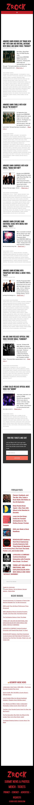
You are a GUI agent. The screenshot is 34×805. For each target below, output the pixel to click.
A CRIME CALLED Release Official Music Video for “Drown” (16, 387)
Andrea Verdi (16, 417)
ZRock (17, 7)
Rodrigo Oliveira (7, 93)
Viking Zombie (20, 94)
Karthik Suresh (22, 370)
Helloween (6, 83)
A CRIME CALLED (21, 415)
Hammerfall (6, 144)
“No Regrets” (22, 74)
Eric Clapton (16, 368)
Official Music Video (11, 423)
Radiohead (9, 375)
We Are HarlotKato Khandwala (11, 328)
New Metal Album (17, 86)
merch (12, 787)
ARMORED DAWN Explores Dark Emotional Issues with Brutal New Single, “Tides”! (15, 224)
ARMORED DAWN (21, 77)
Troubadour (12, 376)
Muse (4, 86)
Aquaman (13, 77)
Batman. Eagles (21, 303)
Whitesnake (6, 157)
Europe (28, 141)
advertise (25, 792)
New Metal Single (14, 205)
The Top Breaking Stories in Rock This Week (14, 617)
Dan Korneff (11, 418)
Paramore (27, 423)
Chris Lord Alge (19, 80)
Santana (10, 323)
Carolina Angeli (7, 306)
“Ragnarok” (6, 136)
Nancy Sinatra (26, 372)
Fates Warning (14, 143)
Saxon (19, 152)
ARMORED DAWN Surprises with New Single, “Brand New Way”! (15, 166)
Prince (10, 320)
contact (15, 792)
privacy (6, 792)
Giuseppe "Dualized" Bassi (9, 420)
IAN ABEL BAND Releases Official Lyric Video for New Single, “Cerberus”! (16, 337)
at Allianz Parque (7, 138)
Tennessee (6, 376)
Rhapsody (25, 150)
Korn (7, 315)
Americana (6, 368)
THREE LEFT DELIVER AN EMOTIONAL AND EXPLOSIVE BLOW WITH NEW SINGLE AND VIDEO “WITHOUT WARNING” (15, 623)
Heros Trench (13, 83)
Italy (4, 421)
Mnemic (8, 421)
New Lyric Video (13, 373)
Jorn (19, 83)
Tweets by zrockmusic (9, 587)
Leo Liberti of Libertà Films (10, 85)
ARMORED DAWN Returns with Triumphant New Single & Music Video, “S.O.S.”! (16, 273)
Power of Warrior (8, 150)
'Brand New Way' (18, 252)
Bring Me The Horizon (21, 197)
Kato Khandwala (25, 83)
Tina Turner (12, 326)
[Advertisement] (17, 28)
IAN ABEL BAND (8, 370)
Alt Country (22, 367)
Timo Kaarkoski (7, 155)
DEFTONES (17, 418)
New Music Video (25, 88)
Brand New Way (18, 79)
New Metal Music (26, 86)
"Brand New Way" (22, 194)
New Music (18, 88)
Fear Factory (24, 418)
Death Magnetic (10, 308)
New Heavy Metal (7, 147)
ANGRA (9, 77)
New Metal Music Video (9, 88)
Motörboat (24, 315)
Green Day (27, 82)
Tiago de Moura (23, 93)
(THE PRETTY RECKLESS (12, 75)
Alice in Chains (16, 301)
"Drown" (12, 415)
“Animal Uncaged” (14, 135)
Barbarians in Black (8, 79)
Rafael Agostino (12, 91)
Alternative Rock (7, 417)
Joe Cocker (20, 314)
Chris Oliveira (19, 199)
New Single (6, 90)
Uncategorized (14, 192)
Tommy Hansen (13, 94)
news (29, 317)
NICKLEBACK (12, 90)
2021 (17, 367)
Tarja (29, 152)
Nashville (5, 373)
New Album (9, 86)
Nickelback (13, 149)
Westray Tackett (7, 378)
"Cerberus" (13, 367)
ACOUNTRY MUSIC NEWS (17, 682)
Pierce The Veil (7, 424)
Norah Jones (12, 318)
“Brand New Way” (14, 74)
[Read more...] (19, 68)
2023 (25, 75)
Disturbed (26, 308)
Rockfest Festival (22, 91)
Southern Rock (16, 375)
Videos (11, 72)
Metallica (26, 85)
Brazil (13, 197)
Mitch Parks (19, 372)
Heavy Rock (26, 420)
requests (17, 797)
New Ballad (27, 146)
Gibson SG (22, 368)
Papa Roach (19, 90)
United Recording (21, 376)
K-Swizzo (15, 370)
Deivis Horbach (12, 141)
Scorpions (24, 152)
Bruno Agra (11, 80)
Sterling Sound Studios (24, 424)
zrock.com (21, 801)
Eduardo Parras (12, 82)
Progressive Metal (8, 260)
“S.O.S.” (28, 74)
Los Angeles (12, 372)
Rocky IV (15, 322)
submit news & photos (17, 782)
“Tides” (4, 75)
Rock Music (14, 424)
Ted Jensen (15, 93)
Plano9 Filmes (26, 149)
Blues (10, 368)
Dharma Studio (19, 308)
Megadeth (20, 85)
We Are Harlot (23, 155)
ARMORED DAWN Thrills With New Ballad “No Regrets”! (14, 105)
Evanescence (20, 82)
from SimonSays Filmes (14, 311)
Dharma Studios (18, 255)
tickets (21, 787)
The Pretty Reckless (15, 154)
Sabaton (15, 152)
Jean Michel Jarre (12, 314)
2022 (11, 301)
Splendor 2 (24, 375)
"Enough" (21, 75)
